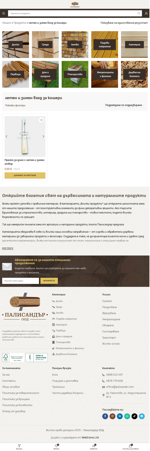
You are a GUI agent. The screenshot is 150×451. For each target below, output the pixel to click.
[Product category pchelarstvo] (75, 74)
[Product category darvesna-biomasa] (134, 74)
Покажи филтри (15, 105)
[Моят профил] (146, 13)
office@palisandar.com (120, 387)
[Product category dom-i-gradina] (45, 74)
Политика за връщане (16, 399)
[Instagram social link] (112, 416)
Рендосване (109, 307)
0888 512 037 (114, 374)
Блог (55, 374)
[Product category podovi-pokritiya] (104, 44)
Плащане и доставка (65, 381)
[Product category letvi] (75, 44)
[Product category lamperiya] (134, 44)
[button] (25, 175)
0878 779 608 (114, 381)
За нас (6, 374)
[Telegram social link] (142, 416)
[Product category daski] (15, 44)
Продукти (19, 23)
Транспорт (109, 337)
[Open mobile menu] (4, 13)
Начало (6, 23)
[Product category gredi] (45, 44)
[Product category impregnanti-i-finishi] (104, 74)
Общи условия (11, 387)
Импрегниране (111, 319)
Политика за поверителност (20, 393)
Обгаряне (108, 325)
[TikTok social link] (134, 416)
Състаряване (110, 331)
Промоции (58, 387)
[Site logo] (75, 4)
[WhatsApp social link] (127, 416)
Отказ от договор (13, 411)
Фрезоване (109, 313)
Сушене (107, 301)
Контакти (9, 381)
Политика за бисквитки (17, 405)
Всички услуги (111, 343)
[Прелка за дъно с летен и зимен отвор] (25, 136)
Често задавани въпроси (67, 393)
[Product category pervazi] (15, 74)
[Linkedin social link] (120, 416)
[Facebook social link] (105, 416)
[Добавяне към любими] (41, 120)
